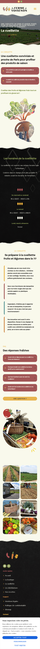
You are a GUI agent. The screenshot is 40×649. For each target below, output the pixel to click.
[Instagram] (21, 1)
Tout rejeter (20, 645)
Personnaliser (20, 641)
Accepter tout (20, 637)
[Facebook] (19, 1)
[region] (20, 633)
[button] (35, 9)
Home (3, 35)
